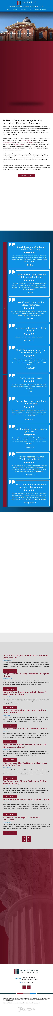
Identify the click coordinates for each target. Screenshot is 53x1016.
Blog (30, 9)
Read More (30, 261)
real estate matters (18, 144)
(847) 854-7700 (29, 982)
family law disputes (8, 142)
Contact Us (44, 9)
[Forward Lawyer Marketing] (26, 1009)
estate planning (29, 142)
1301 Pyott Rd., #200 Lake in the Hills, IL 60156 (30, 978)
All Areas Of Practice (26, 107)
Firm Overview (15, 9)
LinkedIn (29, 987)
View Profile (26, 575)
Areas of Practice (23, 9)
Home (8, 9)
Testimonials (37, 9)
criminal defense (25, 140)
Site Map (33, 1002)
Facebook (24, 987)
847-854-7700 (37, 6)
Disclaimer (29, 1002)
